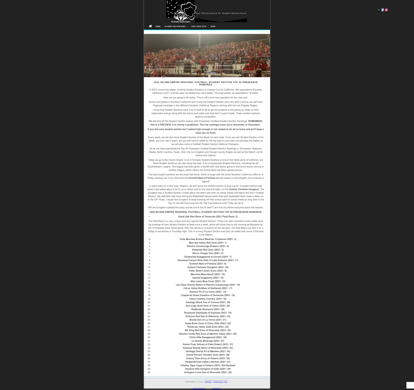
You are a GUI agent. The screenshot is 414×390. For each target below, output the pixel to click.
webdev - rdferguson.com (216, 382)
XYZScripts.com (217, 389)
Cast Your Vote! (199, 26)
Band (213, 26)
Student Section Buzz (175, 26)
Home (158, 26)
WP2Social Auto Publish (199, 389)
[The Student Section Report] (150, 26)
